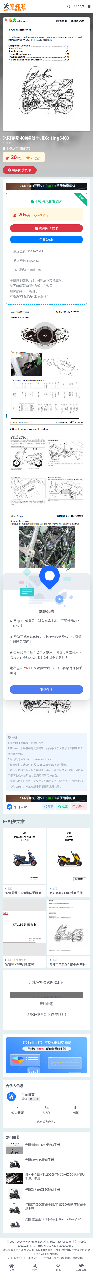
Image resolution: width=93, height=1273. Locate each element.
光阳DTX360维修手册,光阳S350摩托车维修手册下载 (55, 1206)
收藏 (65, 806)
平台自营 (20, 807)
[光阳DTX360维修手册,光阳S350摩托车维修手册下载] (14, 1208)
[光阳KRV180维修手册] (14, 1163)
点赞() (80, 806)
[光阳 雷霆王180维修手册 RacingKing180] (14, 1223)
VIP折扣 (36, 158)
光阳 (8, 143)
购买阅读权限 (21, 170)
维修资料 (21, 960)
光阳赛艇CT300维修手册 (66, 893)
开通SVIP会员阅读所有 (46, 982)
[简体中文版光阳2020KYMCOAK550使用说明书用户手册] (14, 1178)
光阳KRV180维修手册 (39, 1159)
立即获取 (24, 856)
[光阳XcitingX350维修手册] (14, 1193)
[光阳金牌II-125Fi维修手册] (14, 1148)
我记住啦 (46, 689)
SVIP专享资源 (46, 988)
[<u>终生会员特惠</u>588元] (46, 185)
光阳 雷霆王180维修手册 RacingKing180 (24, 894)
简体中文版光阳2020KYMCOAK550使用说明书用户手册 (55, 1176)
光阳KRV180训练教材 (19, 964)
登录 (81, 6)
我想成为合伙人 (46, 1121)
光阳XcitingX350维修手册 (42, 1189)
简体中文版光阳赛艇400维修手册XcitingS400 (69, 966)
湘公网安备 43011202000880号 (57, 1246)
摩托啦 (72, 1241)
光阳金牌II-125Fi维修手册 (42, 1145)
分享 (50, 806)
